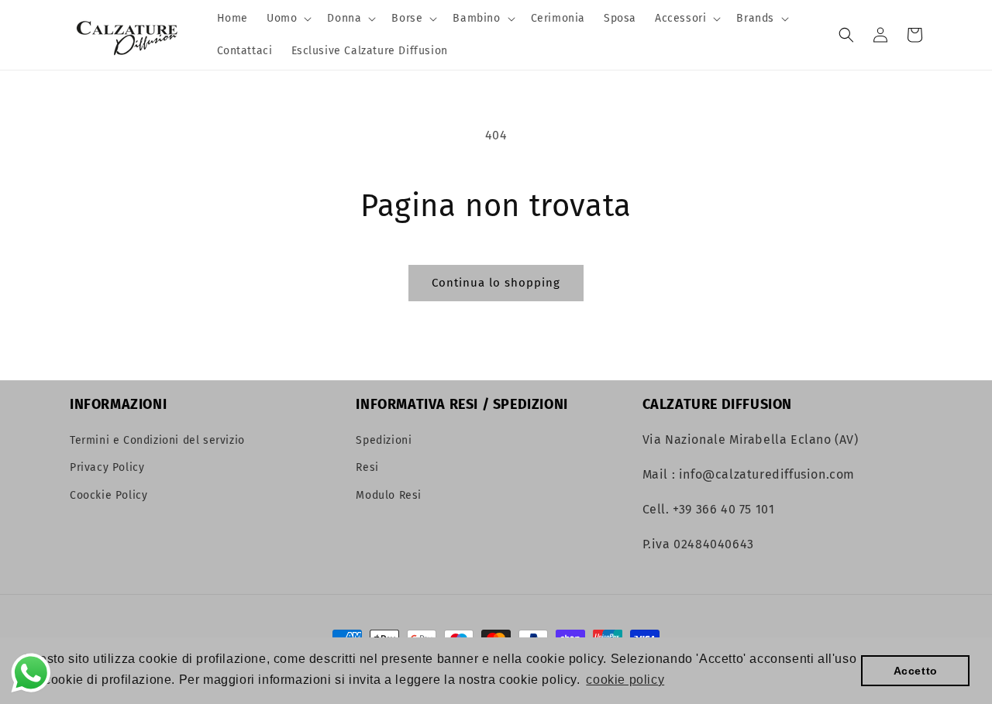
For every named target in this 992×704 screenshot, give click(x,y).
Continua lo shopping (496, 283)
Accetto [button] (916, 671)
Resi (367, 467)
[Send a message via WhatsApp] (31, 673)
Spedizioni (384, 440)
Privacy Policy (107, 467)
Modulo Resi (389, 495)
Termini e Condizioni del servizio (157, 440)
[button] (287, 18)
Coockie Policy (108, 495)
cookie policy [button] (625, 679)
